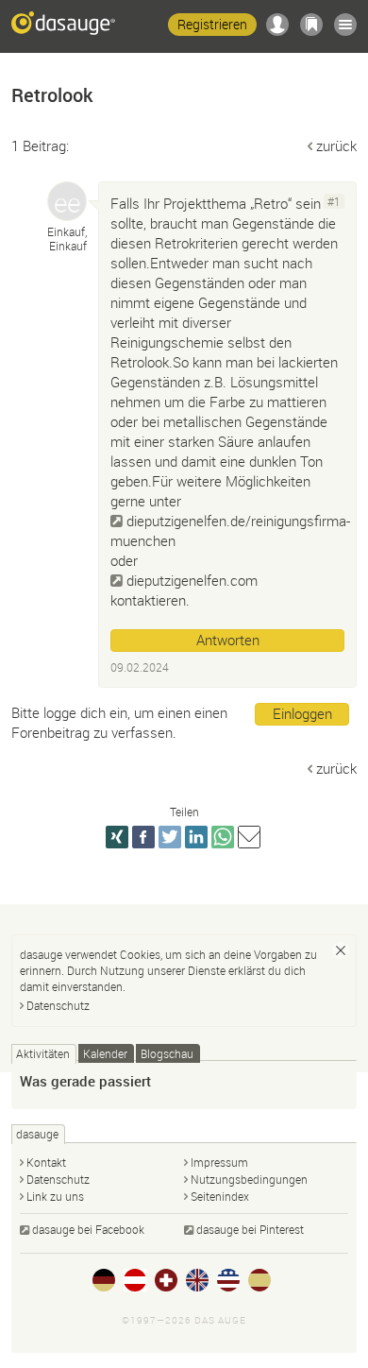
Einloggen (302, 713)
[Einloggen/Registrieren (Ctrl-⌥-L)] (277, 25)
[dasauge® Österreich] (135, 1280)
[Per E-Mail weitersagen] (249, 837)
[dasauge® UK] (197, 1280)
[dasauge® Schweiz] (166, 1280)
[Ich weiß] (340, 950)
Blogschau (167, 1053)
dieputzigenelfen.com (192, 580)
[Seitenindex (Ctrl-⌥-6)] (345, 25)
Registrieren (212, 24)
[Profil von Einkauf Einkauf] (67, 201)
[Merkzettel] (311, 25)
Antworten (227, 639)
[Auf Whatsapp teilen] (222, 837)
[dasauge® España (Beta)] (259, 1280)
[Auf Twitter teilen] (170, 837)
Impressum (219, 1162)
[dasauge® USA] (228, 1280)
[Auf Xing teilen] (117, 837)
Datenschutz (58, 1005)
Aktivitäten (43, 1053)
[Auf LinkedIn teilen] (196, 837)
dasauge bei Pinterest (250, 1229)
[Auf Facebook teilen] (143, 837)
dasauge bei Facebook (88, 1229)
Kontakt (46, 1162)
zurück (336, 145)
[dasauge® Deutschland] (103, 1280)
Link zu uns (55, 1196)
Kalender (105, 1053)
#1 (334, 201)
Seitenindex (220, 1196)
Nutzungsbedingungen (249, 1179)
